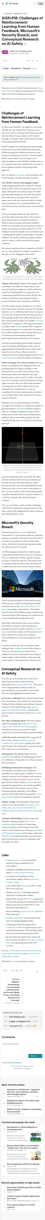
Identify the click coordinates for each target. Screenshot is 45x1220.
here (12, 99)
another (19, 327)
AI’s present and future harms (26, 811)
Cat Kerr (10, 1192)
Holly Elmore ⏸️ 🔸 (31, 1026)
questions (30, 782)
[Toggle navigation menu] (3, 4)
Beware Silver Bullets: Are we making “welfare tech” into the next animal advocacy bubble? (23, 1148)
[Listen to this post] (28, 60)
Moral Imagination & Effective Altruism (23, 1164)
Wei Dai (35, 1021)
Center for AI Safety (18, 51)
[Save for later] (33, 60)
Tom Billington (18, 1150)
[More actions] (41, 60)
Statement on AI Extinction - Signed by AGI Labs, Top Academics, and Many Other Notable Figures (23, 1091)
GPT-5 (29, 899)
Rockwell (10, 1150)
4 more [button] (34, 68)
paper (7, 505)
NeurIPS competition (14, 918)
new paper (20, 175)
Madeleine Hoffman (23, 1201)
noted (11, 312)
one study (39, 321)
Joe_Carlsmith (33, 1017)
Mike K (9, 1209)
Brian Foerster (11, 1201)
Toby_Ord (10, 1166)
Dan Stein (10, 1132)
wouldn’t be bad (12, 928)
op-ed (36, 713)
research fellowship (24, 685)
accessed (22, 532)
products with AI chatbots (30, 912)
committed (18, 649)
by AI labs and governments (22, 873)
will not (8, 836)
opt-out (20, 893)
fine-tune (26, 886)
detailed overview (15, 860)
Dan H (29, 51)
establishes (6, 757)
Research (20, 409)
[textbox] (22, 1048)
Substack (14, 749)
